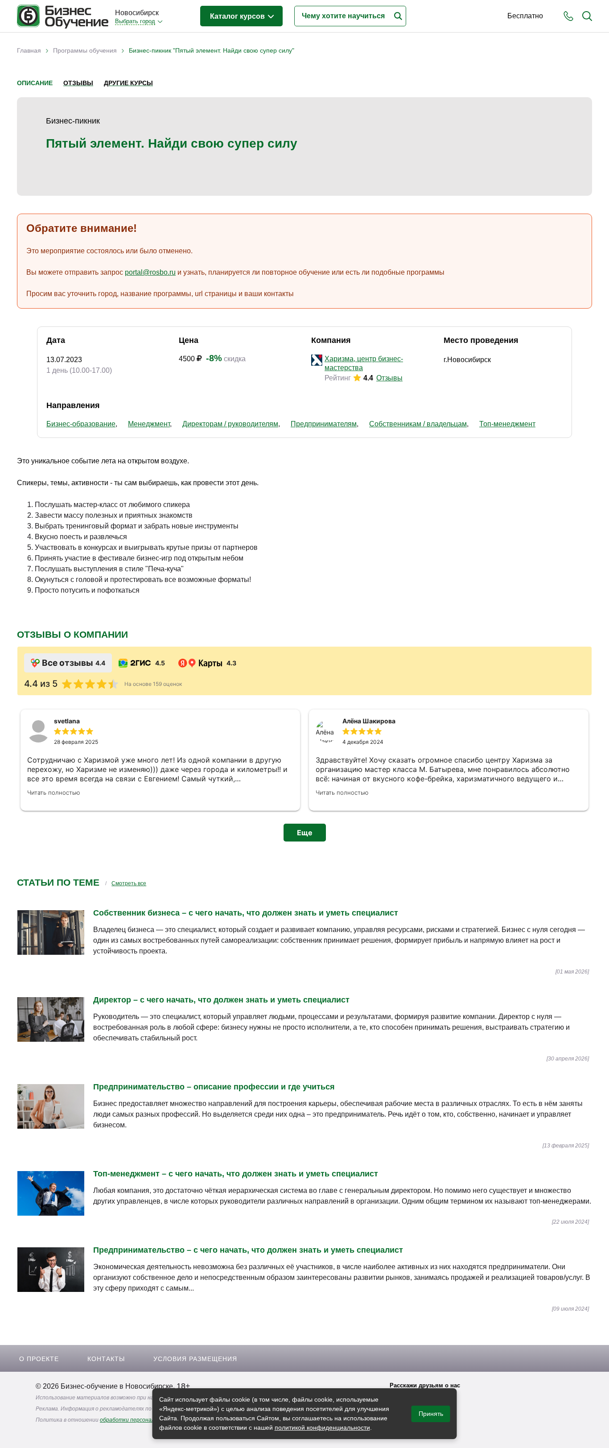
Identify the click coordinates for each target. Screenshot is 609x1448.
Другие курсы (128, 83)
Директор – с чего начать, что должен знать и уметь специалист (221, 999)
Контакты (106, 1358)
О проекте (39, 1358)
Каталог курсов (238, 16)
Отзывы (78, 83)
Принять (431, 1413)
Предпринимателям (324, 424)
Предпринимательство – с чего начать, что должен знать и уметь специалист (248, 1250)
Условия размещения (195, 1358)
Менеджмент (149, 424)
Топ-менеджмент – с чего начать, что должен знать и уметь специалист (235, 1173)
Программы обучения (85, 50)
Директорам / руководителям (230, 424)
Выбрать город (135, 21)
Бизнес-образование (80, 424)
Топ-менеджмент (507, 424)
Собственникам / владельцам (418, 424)
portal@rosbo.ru (150, 272)
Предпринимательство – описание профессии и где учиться (214, 1086)
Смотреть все (128, 883)
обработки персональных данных (144, 1420)
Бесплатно (525, 16)
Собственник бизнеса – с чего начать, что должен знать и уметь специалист (245, 912)
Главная (29, 50)
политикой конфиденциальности (322, 1427)
